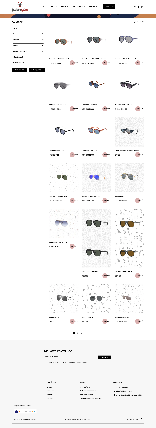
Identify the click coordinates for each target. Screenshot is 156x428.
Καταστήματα (78, 6)
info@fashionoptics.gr (124, 391)
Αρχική (43, 6)
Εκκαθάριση (19, 70)
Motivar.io (87, 419)
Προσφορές (109, 6)
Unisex (49, 387)
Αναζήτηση (37, 70)
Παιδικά (50, 398)
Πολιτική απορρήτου (88, 391)
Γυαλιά (52, 6)
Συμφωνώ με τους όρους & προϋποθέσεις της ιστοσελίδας (68, 362)
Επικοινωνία (93, 6)
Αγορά (73, 63)
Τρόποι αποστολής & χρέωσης (91, 398)
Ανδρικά (50, 395)
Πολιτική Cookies (86, 395)
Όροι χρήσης (85, 387)
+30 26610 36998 (122, 387)
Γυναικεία (50, 391)
